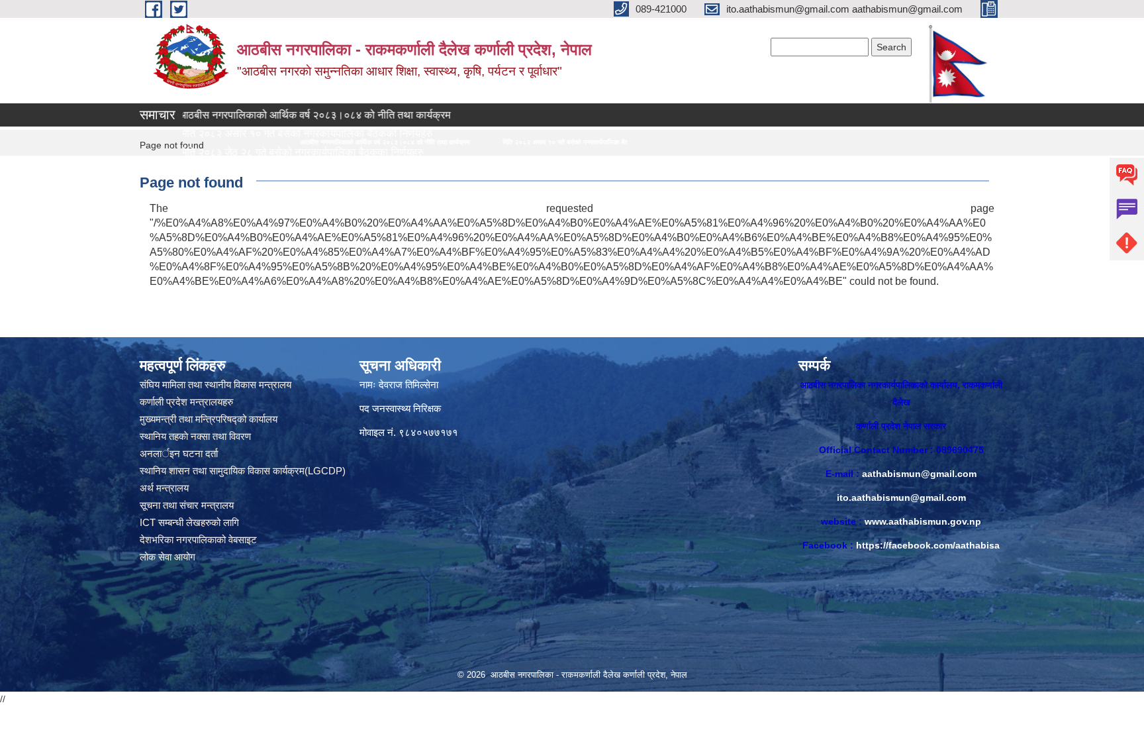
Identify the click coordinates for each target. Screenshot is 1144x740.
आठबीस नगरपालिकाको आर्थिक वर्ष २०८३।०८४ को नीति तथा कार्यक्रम (272, 115)
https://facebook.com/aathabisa (928, 545)
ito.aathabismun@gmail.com (901, 497)
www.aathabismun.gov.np (923, 521)
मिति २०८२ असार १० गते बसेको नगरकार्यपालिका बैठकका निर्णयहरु (467, 142)
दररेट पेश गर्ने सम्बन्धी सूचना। (193, 170)
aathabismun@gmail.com (919, 473)
